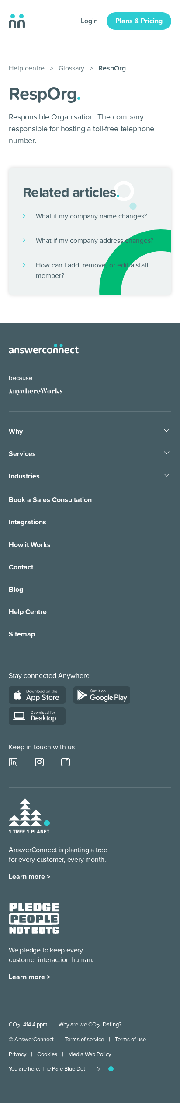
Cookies (47, 1054)
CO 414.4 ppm (28, 1024)
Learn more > (29, 876)
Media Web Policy (89, 1054)
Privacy (17, 1054)
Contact (21, 567)
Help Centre (28, 612)
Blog (16, 589)
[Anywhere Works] (35, 391)
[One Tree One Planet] (29, 817)
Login (89, 21)
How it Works (30, 545)
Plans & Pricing (139, 21)
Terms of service (84, 1039)
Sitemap (22, 634)
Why (16, 431)
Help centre (27, 68)
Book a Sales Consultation (50, 499)
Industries (24, 476)
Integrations (27, 522)
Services (22, 454)
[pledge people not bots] (34, 920)
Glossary (71, 68)
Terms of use (130, 1039)
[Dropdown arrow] (167, 431)
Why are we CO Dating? (90, 1024)
